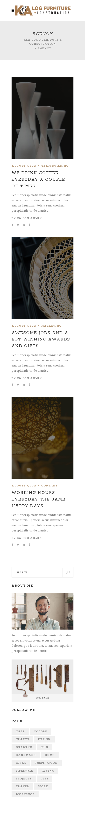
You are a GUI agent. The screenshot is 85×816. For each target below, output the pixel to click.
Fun (44, 747)
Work (43, 786)
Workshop (25, 794)
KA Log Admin (29, 218)
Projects (24, 778)
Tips (44, 778)
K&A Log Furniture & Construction (43, 41)
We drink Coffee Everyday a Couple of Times (38, 179)
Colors (40, 731)
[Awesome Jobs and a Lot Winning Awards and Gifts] (42, 239)
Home (49, 755)
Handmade (26, 755)
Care (20, 731)
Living (48, 770)
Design (44, 739)
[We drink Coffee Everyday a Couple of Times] (42, 79)
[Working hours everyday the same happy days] (42, 399)
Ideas (21, 763)
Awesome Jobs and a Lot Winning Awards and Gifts (41, 339)
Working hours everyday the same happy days (38, 499)
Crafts (22, 739)
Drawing (24, 747)
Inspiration (46, 763)
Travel (22, 786)
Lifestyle (24, 770)
